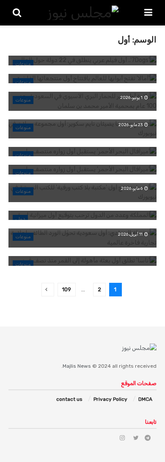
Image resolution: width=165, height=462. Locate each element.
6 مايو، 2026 (132, 188)
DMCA (145, 399)
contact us (69, 399)
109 (66, 289)
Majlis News (77, 366)
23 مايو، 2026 (130, 124)
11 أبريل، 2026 (130, 234)
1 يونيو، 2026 (131, 97)
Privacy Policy (110, 399)
